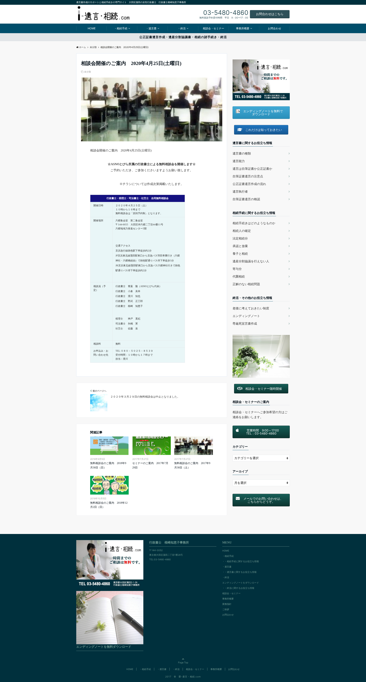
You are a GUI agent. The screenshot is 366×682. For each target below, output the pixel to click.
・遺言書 (151, 28)
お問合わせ (274, 28)
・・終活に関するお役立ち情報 (238, 588)
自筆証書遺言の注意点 (248, 176)
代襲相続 (239, 276)
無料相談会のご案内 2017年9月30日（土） (192, 465)
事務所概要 (242, 28)
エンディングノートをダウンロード (240, 582)
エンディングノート (246, 316)
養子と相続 (240, 253)
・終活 (182, 28)
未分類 (87, 71)
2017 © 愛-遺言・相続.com (183, 676)
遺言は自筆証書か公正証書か (252, 168)
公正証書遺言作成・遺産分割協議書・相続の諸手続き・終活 (183, 37)
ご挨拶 (225, 609)
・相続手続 (120, 28)
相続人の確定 (242, 231)
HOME (92, 28)
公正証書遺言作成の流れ (249, 184)
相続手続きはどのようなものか (254, 223)
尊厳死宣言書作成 (245, 323)
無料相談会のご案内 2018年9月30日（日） (108, 465)
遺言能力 (239, 161)
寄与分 (237, 269)
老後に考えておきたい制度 (251, 308)
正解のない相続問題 (246, 284)
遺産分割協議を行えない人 (251, 261)
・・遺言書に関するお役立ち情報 (239, 572)
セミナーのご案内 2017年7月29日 (150, 465)
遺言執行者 (240, 191)
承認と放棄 (240, 246)
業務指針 (226, 604)
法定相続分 (240, 238)
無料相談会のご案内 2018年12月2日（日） (109, 504)
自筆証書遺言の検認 (246, 199)
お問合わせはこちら (269, 14)
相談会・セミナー (213, 28)
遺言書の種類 (242, 153)
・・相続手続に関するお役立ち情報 (240, 561)
